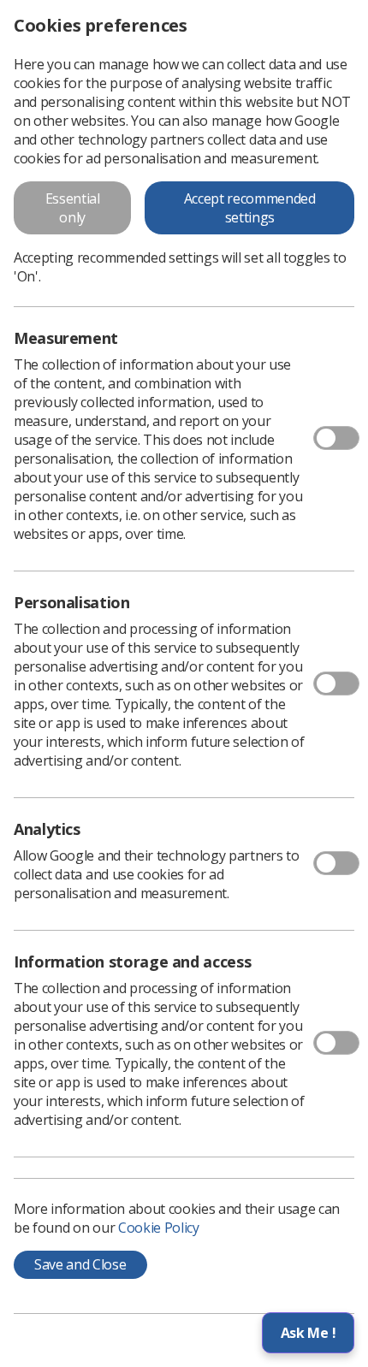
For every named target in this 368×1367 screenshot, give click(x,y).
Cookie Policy (158, 1227)
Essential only (72, 208)
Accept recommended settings (250, 208)
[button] (308, 1332)
